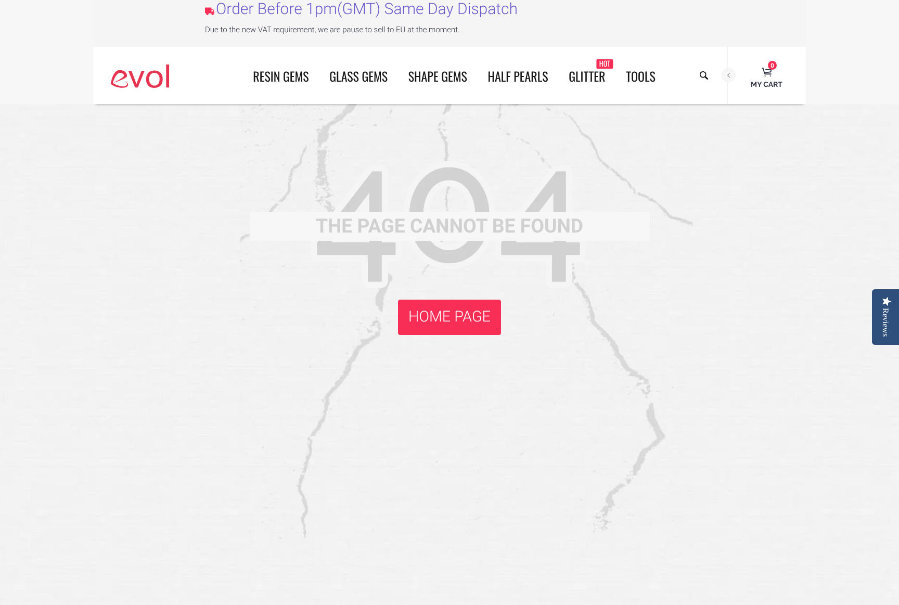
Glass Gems (358, 76)
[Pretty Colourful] (140, 75)
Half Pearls (518, 76)
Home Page (449, 317)
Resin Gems (281, 76)
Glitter (589, 71)
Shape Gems (437, 76)
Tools (641, 76)
